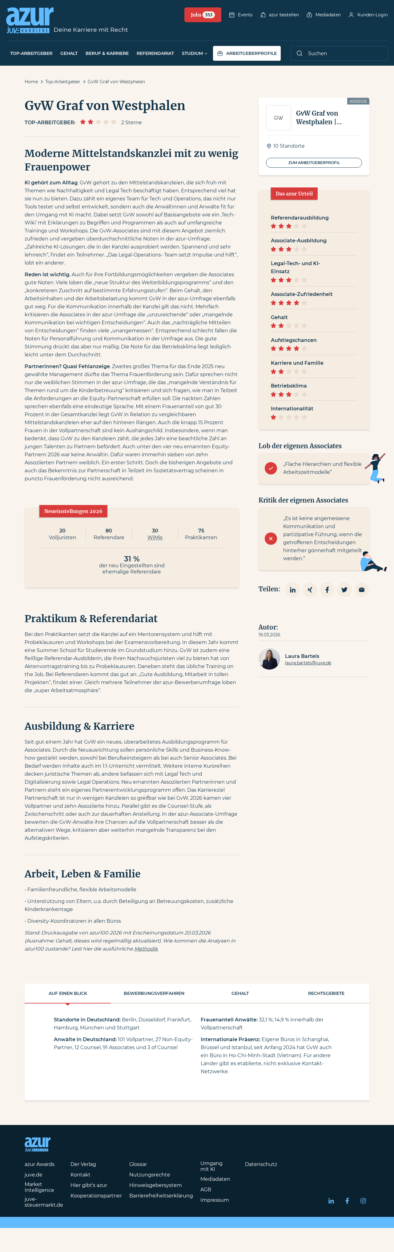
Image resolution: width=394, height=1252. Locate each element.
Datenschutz (261, 1164)
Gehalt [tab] (240, 993)
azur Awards (39, 1164)
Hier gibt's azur (88, 1185)
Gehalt (69, 53)
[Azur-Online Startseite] (30, 20)
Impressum (214, 1200)
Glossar (138, 1164)
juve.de (33, 1175)
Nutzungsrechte (149, 1175)
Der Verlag (83, 1164)
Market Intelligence (39, 1187)
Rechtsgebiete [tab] (326, 993)
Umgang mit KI (211, 1166)
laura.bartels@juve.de (308, 662)
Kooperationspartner (96, 1196)
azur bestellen (284, 15)
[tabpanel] (197, 1052)
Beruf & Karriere (107, 53)
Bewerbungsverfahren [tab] (154, 993)
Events (245, 15)
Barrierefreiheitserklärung (161, 1196)
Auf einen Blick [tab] (68, 993)
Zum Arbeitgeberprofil (314, 162)
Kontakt (80, 1175)
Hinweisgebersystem (155, 1185)
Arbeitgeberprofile (251, 53)
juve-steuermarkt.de (44, 1202)
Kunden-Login (372, 15)
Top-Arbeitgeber (31, 53)
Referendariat (155, 53)
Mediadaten (328, 15)
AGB (205, 1189)
